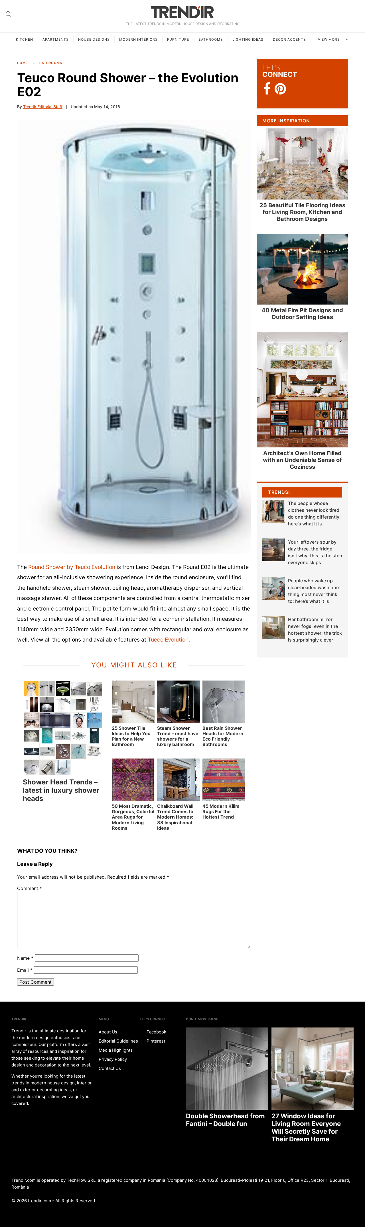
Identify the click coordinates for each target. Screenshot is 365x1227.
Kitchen (24, 39)
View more (329, 39)
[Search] (8, 14)
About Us (108, 1032)
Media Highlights (116, 1050)
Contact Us (110, 1068)
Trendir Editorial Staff (42, 106)
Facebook (155, 1032)
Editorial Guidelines (118, 1041)
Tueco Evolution (168, 639)
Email (25, 970)
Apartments (55, 39)
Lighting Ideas (247, 39)
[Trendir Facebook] (267, 89)
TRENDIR (182, 12)
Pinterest (155, 1041)
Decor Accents (289, 39)
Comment (29, 888)
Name (25, 958)
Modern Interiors (138, 39)
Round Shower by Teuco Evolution (71, 567)
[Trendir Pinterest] (280, 89)
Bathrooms (210, 39)
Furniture (178, 39)
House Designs (94, 39)
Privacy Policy (113, 1059)
